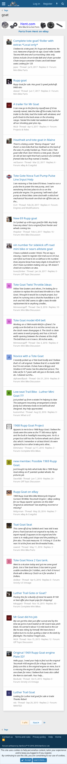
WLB (15, 126)
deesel (16, 90)
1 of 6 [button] (24, 722)
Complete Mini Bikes (30, 450)
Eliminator (18, 447)
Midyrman (18, 511)
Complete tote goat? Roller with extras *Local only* (33, 43)
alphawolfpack (20, 378)
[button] (4, 3)
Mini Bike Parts (20, 70)
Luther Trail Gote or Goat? (29, 593)
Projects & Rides (21, 129)
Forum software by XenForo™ (26, 746)
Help (50, 736)
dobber (16, 579)
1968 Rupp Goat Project (28, 425)
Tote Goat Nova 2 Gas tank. (30, 560)
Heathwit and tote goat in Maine (34, 140)
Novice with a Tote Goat (28, 356)
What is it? (26, 415)
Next (35, 722)
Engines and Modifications (26, 207)
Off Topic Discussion (30, 274)
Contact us (7, 736)
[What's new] (57, 4)
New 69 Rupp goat (25, 218)
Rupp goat (20, 80)
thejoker (17, 231)
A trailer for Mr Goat (26, 104)
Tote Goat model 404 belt (29, 320)
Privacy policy (39, 736)
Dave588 (17, 478)
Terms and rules (22, 736)
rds (14, 702)
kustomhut (18, 412)
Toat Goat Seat (22, 524)
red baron (18, 162)
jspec (15, 67)
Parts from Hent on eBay (34, 31)
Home (58, 736)
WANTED (17, 705)
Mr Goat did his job (25, 617)
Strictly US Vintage (22, 582)
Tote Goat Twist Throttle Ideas (32, 284)
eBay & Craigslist (29, 165)
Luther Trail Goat (24, 692)
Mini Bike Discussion (30, 234)
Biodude (17, 678)
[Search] (62, 4)
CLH (15, 204)
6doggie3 (17, 603)
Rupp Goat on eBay (25, 492)
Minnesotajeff (20, 307)
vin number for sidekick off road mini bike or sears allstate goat (33, 247)
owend (16, 547)
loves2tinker (19, 271)
